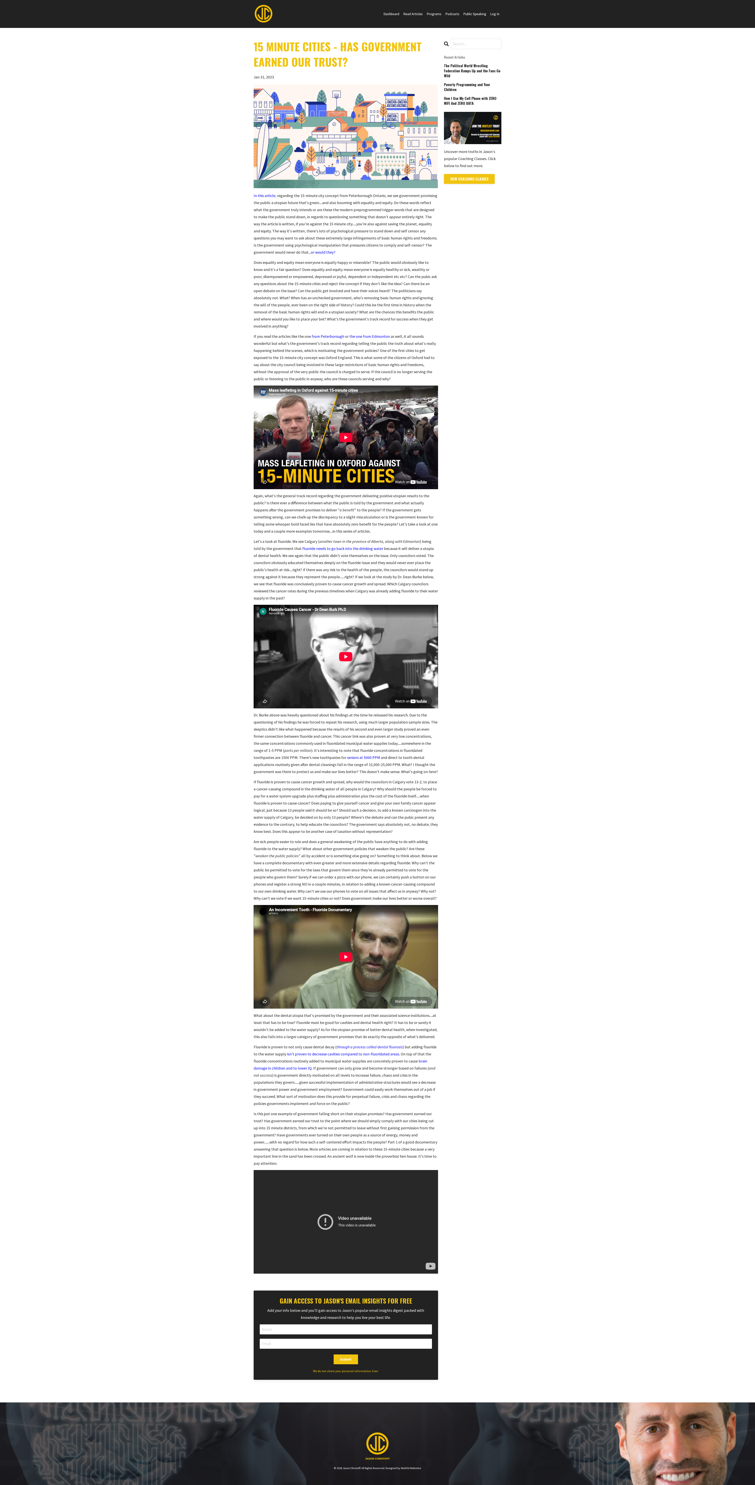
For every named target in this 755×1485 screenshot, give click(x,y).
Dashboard (391, 14)
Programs (434, 14)
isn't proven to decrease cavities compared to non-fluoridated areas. (343, 1053)
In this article (264, 195)
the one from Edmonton (369, 336)
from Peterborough (327, 336)
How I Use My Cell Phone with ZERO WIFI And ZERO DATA (470, 101)
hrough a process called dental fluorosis (370, 1046)
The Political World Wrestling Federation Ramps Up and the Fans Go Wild (472, 70)
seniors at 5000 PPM (363, 757)
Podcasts (452, 14)
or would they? (323, 252)
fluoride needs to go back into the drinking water (342, 548)
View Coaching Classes (469, 178)
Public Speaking (474, 14)
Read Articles (413, 14)
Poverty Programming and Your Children (467, 87)
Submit (346, 1359)
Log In (494, 14)
